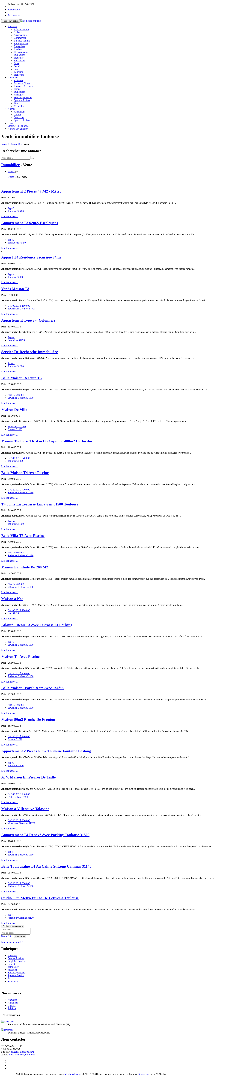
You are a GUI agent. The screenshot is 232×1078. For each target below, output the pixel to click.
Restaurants (19, 60)
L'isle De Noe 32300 (18, 797)
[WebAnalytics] (7, 1074)
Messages (19, 94)
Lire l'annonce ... (9, 216)
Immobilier (19, 54)
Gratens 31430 (15, 429)
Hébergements (21, 52)
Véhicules (19, 106)
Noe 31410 (13, 613)
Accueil (5, 144)
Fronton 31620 (15, 739)
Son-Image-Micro (23, 97)
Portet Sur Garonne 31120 (21, 917)
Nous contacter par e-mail (22, 1054)
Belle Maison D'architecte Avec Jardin (32, 688)
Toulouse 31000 (16, 366)
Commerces (20, 37)
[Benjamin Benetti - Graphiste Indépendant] (7, 1029)
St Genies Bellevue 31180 (20, 397)
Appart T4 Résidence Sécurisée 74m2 (31, 257)
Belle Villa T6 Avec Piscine (23, 536)
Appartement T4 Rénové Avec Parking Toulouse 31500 (45, 835)
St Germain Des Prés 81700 (21, 308)
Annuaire (12, 26)
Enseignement (21, 43)
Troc (16, 103)
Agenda (11, 108)
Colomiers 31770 (16, 340)
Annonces (13, 77)
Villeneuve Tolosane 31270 (21, 823)
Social (17, 66)
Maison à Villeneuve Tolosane (25, 809)
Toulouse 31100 (16, 277)
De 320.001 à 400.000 (19, 489)
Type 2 (11, 208)
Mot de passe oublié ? (12, 942)
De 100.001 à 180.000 (19, 305)
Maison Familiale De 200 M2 (24, 567)
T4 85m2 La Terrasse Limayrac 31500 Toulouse (39, 504)
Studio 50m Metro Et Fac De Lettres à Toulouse (40, 898)
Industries (19, 57)
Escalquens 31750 (17, 242)
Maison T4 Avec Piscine (20, 656)
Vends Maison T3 (15, 289)
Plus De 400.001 (16, 395)
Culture (17, 114)
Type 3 (11, 239)
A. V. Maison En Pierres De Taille (28, 777)
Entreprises (19, 46)
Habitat (17, 89)
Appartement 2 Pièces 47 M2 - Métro (31, 191)
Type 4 (11, 274)
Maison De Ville (14, 409)
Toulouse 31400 (16, 211)
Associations (20, 35)
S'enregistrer (14, 9)
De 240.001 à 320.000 (19, 673)
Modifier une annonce (19, 126)
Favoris (11, 123)
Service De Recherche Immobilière (29, 352)
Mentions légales (72, 1074)
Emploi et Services (23, 86)
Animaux (18, 80)
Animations (19, 111)
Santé (16, 63)
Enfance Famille (22, 40)
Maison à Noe (12, 599)
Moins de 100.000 (17, 426)
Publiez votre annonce (13, 926)
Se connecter (14, 15)
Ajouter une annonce (18, 128)
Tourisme (18, 72)
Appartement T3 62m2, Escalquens (29, 223)
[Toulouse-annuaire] (30, 20)
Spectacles (19, 117)
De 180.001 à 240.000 (19, 458)
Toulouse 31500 (16, 524)
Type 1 (11, 915)
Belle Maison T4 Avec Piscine (25, 473)
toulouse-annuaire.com (22, 1051)
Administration (21, 29)
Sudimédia (143, 1074)
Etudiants (18, 49)
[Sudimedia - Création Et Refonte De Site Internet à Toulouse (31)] (7, 1021)
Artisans (18, 32)
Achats (11, 171)
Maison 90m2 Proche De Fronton (28, 719)
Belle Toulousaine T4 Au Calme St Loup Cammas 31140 (46, 866)
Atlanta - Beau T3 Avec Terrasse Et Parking (36, 625)
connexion (20, 936)
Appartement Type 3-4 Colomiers (28, 320)
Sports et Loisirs (22, 100)
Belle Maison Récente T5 (21, 378)
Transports (19, 74)
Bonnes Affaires (22, 83)
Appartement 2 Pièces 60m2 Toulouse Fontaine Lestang (46, 751)
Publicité (12, 1008)
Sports (17, 69)
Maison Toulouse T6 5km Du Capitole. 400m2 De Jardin (46, 441)
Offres (11, 176)
